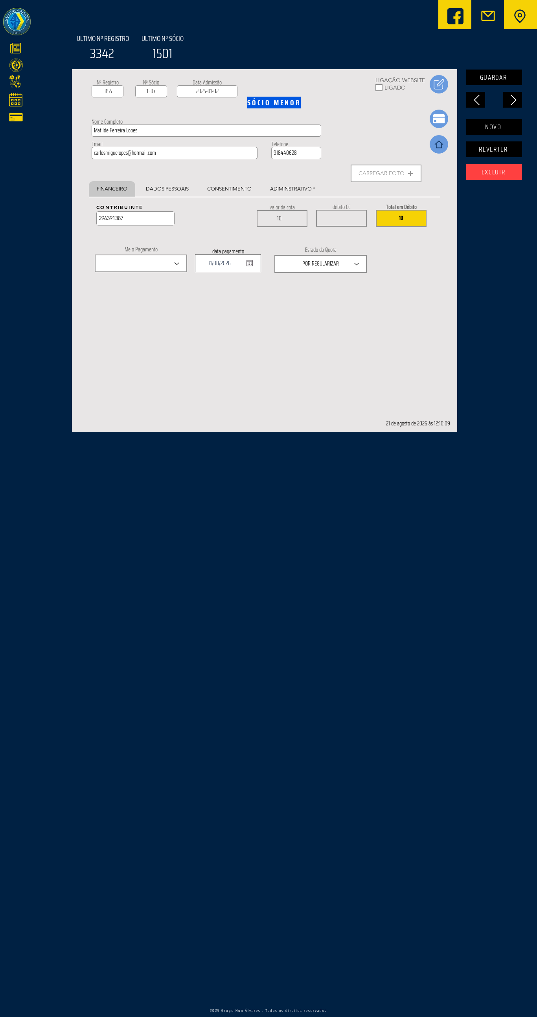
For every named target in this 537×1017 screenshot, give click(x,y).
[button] (386, 173)
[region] (68, 49)
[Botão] (519, 16)
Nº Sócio (151, 82)
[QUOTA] (439, 119)
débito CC (342, 207)
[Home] (439, 144)
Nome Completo (107, 122)
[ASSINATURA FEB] (439, 84)
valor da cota (282, 207)
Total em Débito (401, 207)
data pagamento (228, 251)
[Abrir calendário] (249, 263)
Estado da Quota (321, 250)
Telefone (279, 144)
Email (97, 144)
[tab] (112, 189)
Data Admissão (207, 82)
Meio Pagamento (141, 249)
